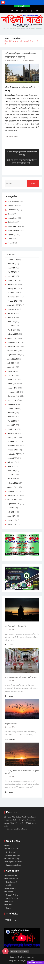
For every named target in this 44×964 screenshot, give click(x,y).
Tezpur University (12, 858)
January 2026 (12, 289)
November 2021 (13, 495)
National (10, 222)
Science (10, 239)
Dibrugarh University (14, 862)
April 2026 (11, 276)
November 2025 (13, 297)
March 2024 (11, 380)
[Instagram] (22, 11)
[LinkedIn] (27, 11)
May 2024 (11, 371)
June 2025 (11, 318)
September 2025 (13, 305)
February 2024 (12, 384)
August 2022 (12, 458)
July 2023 (11, 413)
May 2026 (11, 272)
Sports (9, 243)
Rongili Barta (29, 60)
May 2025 (11, 322)
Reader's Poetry (13, 230)
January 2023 (12, 438)
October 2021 (12, 499)
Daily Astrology (13, 201)
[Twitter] (12, 11)
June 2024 (11, 367)
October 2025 (12, 301)
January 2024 (12, 388)
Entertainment (12, 210)
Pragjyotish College (13, 865)
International (12, 136)
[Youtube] (17, 11)
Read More (9, 645)
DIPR (8, 845)
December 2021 (13, 491)
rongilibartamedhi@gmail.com (15, 829)
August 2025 (12, 309)
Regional (10, 235)
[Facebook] (7, 11)
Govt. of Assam (12, 849)
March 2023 (11, 429)
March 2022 (11, 479)
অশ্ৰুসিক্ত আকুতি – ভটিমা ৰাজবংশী (15, 626)
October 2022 (12, 450)
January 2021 (12, 524)
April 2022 (11, 475)
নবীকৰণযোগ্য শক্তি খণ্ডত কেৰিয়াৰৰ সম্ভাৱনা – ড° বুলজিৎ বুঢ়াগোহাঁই (22, 772)
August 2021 (12, 508)
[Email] (37, 11)
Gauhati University (13, 855)
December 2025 (13, 293)
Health (9, 214)
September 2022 (13, 454)
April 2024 (11, 375)
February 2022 (12, 483)
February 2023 (12, 433)
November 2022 (13, 446)
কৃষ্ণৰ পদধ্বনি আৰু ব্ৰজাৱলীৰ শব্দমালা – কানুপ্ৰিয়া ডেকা (21, 677)
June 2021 (11, 516)
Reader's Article (13, 226)
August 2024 (12, 359)
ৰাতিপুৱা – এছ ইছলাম (11, 723)
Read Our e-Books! (35, 962)
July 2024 (11, 363)
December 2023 (13, 392)
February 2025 (12, 334)
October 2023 (12, 400)
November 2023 (13, 396)
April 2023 (11, 425)
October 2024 (12, 351)
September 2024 (13, 355)
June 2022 (11, 466)
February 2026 (12, 284)
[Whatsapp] (32, 11)
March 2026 (11, 280)
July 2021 (11, 512)
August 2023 (12, 409)
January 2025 (12, 338)
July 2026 (11, 264)
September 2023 (13, 404)
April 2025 (11, 326)
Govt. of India (11, 852)
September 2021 (13, 504)
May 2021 (11, 520)
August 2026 (12, 260)
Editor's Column (13, 206)
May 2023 (11, 421)
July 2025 (11, 313)
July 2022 (11, 462)
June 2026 (11, 268)
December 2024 (13, 342)
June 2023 (11, 417)
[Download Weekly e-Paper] (5, 951)
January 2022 (12, 487)
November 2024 (13, 346)
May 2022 (11, 471)
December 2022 (13, 442)
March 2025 (11, 330)
